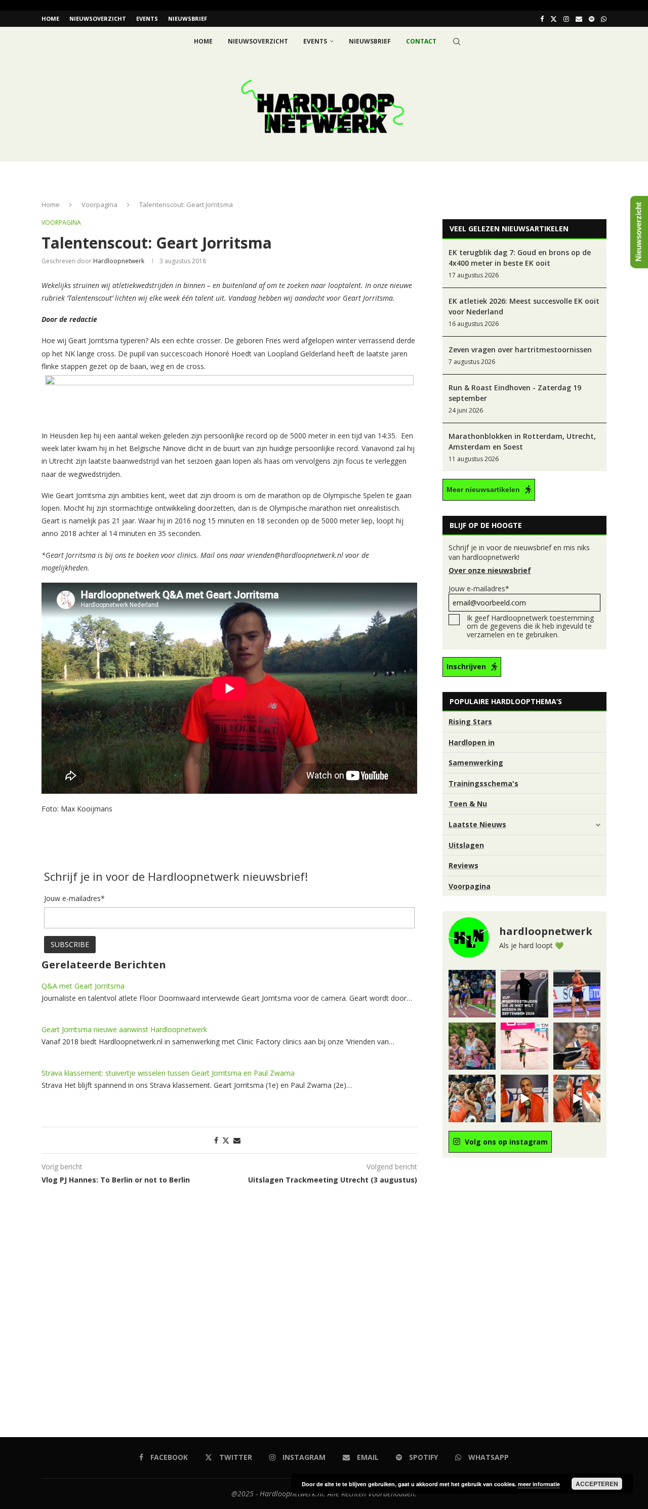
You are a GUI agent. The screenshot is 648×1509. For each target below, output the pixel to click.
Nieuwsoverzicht (97, 18)
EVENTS (147, 18)
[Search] (457, 41)
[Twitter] (553, 19)
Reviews (463, 865)
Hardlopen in (472, 742)
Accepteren (597, 1483)
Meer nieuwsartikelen (483, 489)
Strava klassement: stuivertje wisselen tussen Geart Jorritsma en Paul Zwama (168, 1073)
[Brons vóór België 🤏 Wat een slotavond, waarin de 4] (524, 1098)
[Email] (579, 19)
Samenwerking (476, 762)
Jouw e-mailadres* (479, 588)
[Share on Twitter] (225, 1140)
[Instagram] (566, 19)
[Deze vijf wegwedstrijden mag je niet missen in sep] (524, 993)
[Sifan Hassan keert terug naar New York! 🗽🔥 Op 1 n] (524, 1046)
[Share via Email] (236, 1140)
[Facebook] (542, 19)
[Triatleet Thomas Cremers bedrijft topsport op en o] (472, 1046)
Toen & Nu (468, 803)
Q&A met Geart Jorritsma (83, 986)
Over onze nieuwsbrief (490, 570)
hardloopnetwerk (118, 261)
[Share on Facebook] (216, 1140)
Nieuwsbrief (187, 18)
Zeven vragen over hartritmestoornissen (520, 349)
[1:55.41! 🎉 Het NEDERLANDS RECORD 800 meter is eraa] (472, 993)
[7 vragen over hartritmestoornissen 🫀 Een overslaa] (576, 993)
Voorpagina (99, 204)
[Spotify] (591, 19)
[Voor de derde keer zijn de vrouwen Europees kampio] (576, 1098)
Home (50, 18)
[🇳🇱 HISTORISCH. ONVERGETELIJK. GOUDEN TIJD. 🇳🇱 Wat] (472, 1098)
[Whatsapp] (603, 19)
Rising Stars (470, 721)
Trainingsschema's (483, 783)
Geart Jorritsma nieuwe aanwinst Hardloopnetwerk (124, 1029)
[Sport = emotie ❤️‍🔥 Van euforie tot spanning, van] (576, 1046)
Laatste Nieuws (477, 824)
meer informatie (539, 1484)
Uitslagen (466, 845)
